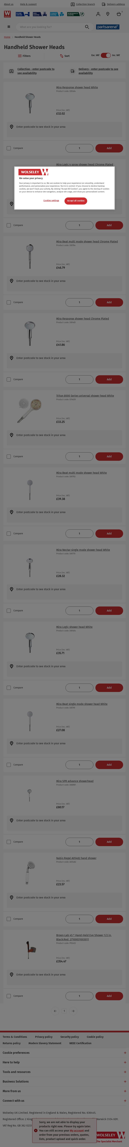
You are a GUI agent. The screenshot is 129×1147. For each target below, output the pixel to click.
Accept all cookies (75, 201)
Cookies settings (51, 201)
